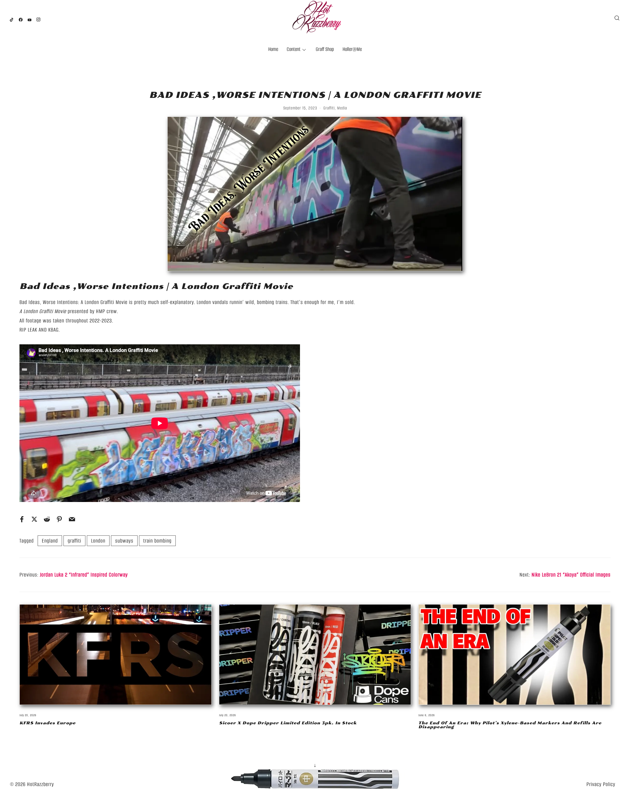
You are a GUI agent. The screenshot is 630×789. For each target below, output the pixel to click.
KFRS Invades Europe (47, 723)
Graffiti (329, 108)
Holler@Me (352, 49)
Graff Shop (325, 49)
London (98, 541)
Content (293, 49)
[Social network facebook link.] (21, 18)
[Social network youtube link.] (30, 18)
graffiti (74, 541)
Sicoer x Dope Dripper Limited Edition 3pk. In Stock (288, 723)
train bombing (157, 541)
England (50, 541)
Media (342, 108)
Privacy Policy (600, 784)
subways (124, 541)
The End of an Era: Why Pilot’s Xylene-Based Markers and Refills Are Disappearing (509, 725)
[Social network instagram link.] (38, 18)
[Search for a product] (617, 18)
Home (273, 49)
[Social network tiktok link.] (12, 18)
